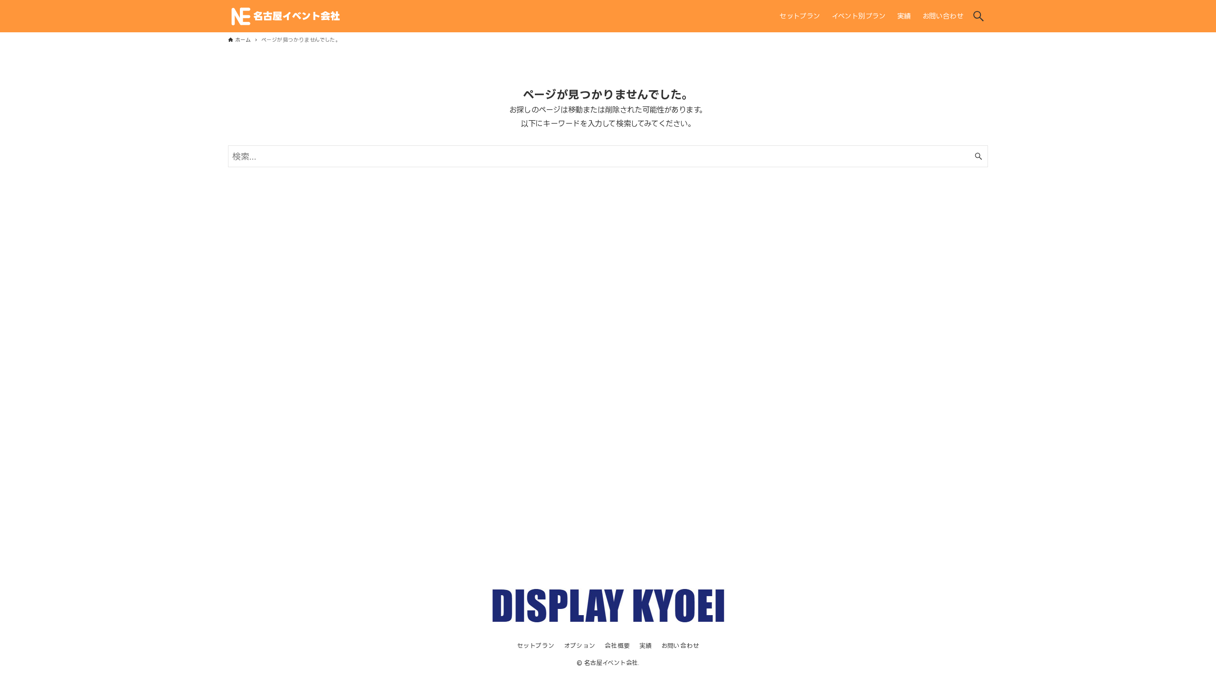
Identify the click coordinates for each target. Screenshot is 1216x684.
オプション (580, 645)
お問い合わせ (680, 645)
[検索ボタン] (978, 16)
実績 (645, 645)
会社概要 (617, 645)
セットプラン (535, 645)
